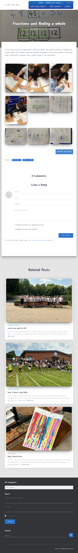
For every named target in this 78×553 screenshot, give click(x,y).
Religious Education (13, 325)
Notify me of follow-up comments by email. (30, 225)
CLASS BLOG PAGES (37, 6)
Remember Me (11, 516)
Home (41, 3)
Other (67, 6)
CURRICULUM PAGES (53, 3)
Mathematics (16, 160)
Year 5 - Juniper (28, 160)
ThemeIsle (70, 549)
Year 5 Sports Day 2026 (17, 392)
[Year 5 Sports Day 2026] (39, 364)
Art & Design (11, 454)
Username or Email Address (14, 498)
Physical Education (13, 389)
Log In (10, 522)
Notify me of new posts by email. (26, 229)
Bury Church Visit (15, 456)
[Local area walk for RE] (39, 300)
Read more (11, 336)
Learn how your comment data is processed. (40, 240)
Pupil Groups (54, 6)
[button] (16, 78)
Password (8, 507)
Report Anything (64, 151)
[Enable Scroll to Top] (74, 549)
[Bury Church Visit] (39, 429)
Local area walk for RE (17, 328)
